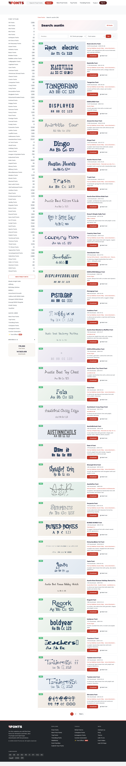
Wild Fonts (12, 268)
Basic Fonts (12, 52)
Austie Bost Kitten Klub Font (97, 196)
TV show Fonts (13, 247)
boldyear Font (92, 619)
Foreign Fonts (13, 118)
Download (93, 56)
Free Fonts (41, 17)
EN (10, 755)
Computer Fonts (13, 82)
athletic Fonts (13, 49)
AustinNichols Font (94, 426)
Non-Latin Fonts (13, 184)
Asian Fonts (12, 46)
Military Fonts (12, 169)
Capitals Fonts (13, 64)
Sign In (103, 3)
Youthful (11, 308)
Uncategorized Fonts (15, 253)
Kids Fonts (12, 160)
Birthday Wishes (13, 287)
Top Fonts (73, 3)
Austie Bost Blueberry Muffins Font (100, 330)
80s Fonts (11, 31)
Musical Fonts (13, 181)
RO (22, 755)
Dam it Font (91, 445)
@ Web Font (103, 56)
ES (18, 755)
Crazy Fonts (12, 85)
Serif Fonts (12, 226)
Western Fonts (13, 265)
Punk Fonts (12, 199)
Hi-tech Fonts (13, 142)
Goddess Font (92, 310)
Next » (81, 714)
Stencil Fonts (12, 232)
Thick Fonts (12, 244)
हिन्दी (22, 758)
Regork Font (91, 600)
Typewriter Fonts (14, 250)
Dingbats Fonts (13, 94)
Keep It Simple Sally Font (96, 214)
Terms (100, 735)
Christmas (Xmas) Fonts (16, 73)
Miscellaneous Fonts (15, 172)
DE (14, 755)
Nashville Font (92, 63)
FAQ (99, 732)
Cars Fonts (12, 67)
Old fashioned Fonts (15, 187)
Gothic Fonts (12, 130)
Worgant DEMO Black (15, 299)
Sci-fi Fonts (12, 220)
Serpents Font (92, 503)
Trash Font (91, 177)
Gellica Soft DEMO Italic (16, 296)
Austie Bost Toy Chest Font (97, 368)
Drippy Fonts (12, 103)
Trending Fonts (85, 3)
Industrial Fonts (13, 157)
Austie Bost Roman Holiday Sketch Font (102, 580)
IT (29, 755)
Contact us (101, 730)
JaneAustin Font (93, 252)
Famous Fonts (13, 109)
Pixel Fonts (12, 193)
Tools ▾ (95, 3)
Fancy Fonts (12, 112)
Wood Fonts (12, 271)
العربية (11, 758)
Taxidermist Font (93, 677)
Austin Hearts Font (94, 159)
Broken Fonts (12, 55)
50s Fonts (11, 25)
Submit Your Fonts (57, 746)
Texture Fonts (13, 241)
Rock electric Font (94, 44)
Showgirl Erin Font (94, 465)
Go (108, 36)
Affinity (10, 284)
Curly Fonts (12, 88)
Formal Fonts (12, 121)
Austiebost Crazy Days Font (97, 407)
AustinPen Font (92, 484)
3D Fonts (11, 22)
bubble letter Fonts (15, 58)
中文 (37, 755)
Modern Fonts (13, 175)
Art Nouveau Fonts (14, 43)
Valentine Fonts (13, 256)
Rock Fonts (12, 211)
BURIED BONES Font (94, 522)
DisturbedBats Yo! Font (95, 542)
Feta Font (90, 387)
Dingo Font (91, 140)
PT (33, 755)
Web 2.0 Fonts (13, 262)
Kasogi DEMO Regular (15, 302)
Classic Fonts (12, 76)
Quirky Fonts (12, 202)
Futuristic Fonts (13, 127)
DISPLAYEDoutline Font (95, 349)
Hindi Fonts (12, 145)
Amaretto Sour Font (94, 121)
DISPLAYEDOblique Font (96, 272)
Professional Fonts (14, 196)
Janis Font (91, 561)
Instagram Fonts (14, 328)
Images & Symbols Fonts (16, 154)
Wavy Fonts (12, 259)
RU (42, 755)
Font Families (55, 743)
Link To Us (101, 738)
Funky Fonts (12, 124)
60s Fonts (11, 28)
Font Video (101, 740)
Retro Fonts (12, 208)
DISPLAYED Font (93, 102)
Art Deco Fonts (13, 40)
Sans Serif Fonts (13, 217)
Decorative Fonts (14, 91)
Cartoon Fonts (13, 70)
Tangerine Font (92, 82)
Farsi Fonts (12, 115)
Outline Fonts (13, 190)
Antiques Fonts (13, 37)
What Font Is (79, 730)
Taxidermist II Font (94, 658)
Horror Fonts (12, 151)
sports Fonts (12, 229)
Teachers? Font (93, 638)
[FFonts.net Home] (16, 3)
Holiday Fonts (13, 148)
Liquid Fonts (12, 163)
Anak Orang (12, 305)
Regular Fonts (13, 205)
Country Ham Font (94, 233)
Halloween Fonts (14, 136)
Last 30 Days (102, 743)
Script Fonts (12, 223)
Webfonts (54, 740)
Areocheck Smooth (15, 293)
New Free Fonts (62, 3)
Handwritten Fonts (14, 139)
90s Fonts (11, 34)
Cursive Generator (14, 331)
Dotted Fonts (12, 100)
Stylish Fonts (12, 235)
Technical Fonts (13, 238)
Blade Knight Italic (14, 281)
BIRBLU (10, 290)
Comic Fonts (12, 79)
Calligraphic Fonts (14, 61)
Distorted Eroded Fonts (16, 97)
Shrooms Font (92, 694)
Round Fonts (12, 214)
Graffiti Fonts (12, 133)
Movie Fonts (12, 178)
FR (26, 755)
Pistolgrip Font (92, 291)
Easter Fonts (12, 106)
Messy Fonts (12, 166)
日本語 (17, 758)
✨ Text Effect (15, 334)
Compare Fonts (13, 325)
